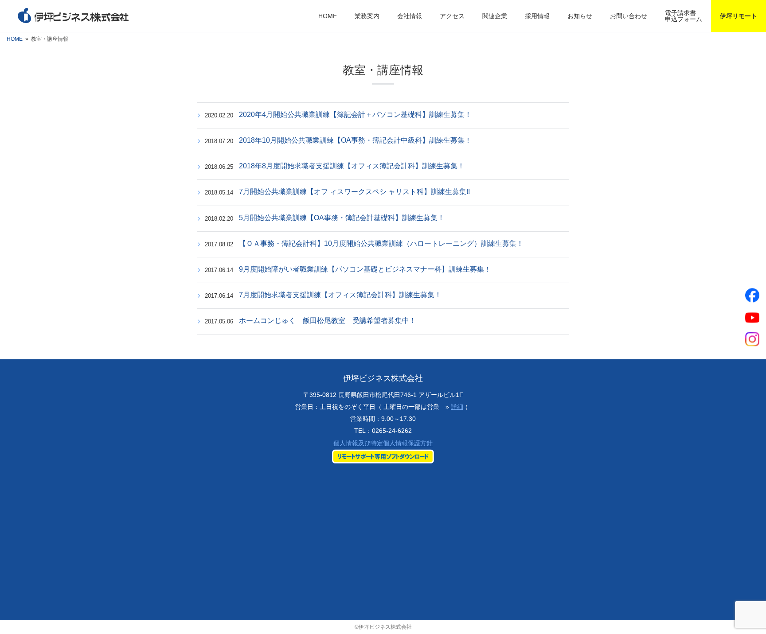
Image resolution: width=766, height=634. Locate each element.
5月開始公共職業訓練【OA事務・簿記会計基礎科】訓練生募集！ (342, 218)
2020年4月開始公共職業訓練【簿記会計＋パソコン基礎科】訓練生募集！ (355, 114)
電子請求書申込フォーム (683, 16)
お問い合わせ (628, 15)
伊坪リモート (738, 15)
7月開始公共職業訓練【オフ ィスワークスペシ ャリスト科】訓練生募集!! (354, 191)
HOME (327, 15)
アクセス (452, 15)
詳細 (457, 406)
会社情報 (409, 15)
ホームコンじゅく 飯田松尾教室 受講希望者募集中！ (327, 320)
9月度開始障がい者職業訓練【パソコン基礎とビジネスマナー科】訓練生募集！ (365, 269)
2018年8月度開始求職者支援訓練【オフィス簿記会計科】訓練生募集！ (352, 166)
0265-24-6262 (392, 430)
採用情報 (537, 15)
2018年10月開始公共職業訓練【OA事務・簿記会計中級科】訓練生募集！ (355, 140)
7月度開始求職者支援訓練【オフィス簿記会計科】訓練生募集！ (340, 295)
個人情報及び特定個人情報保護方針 (383, 443)
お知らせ (579, 15)
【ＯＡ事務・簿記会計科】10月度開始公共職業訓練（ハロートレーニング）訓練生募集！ (381, 243)
